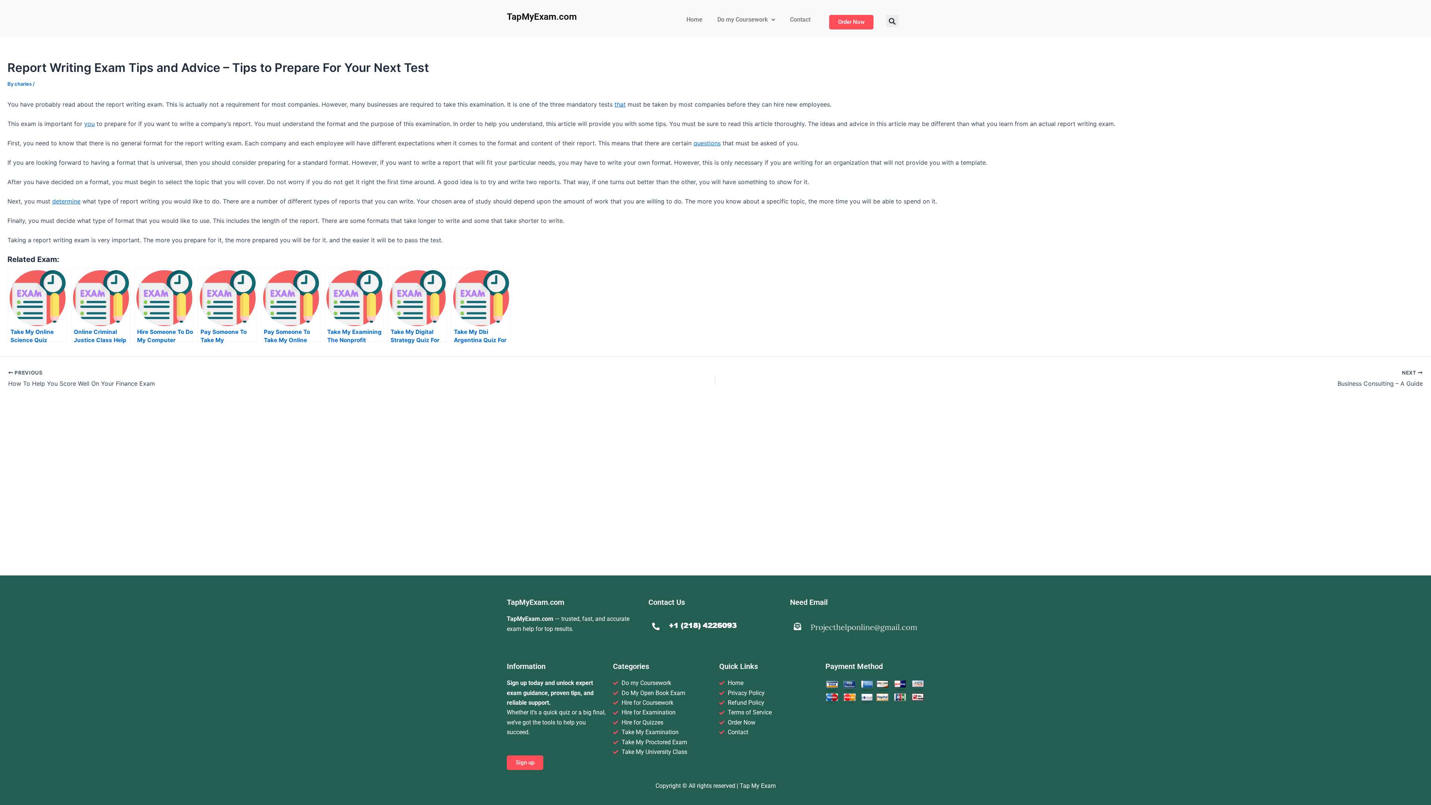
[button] (892, 21)
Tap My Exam (758, 785)
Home (694, 19)
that (620, 104)
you (89, 123)
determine (66, 201)
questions (707, 143)
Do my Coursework (742, 19)
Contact (800, 19)
